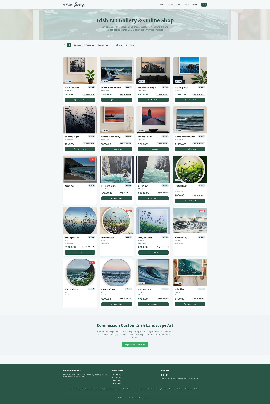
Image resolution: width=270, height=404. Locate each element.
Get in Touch (116, 383)
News (187, 5)
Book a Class (116, 377)
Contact (194, 5)
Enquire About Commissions (135, 345)
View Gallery (116, 375)
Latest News (116, 380)
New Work (130, 45)
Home (162, 5)
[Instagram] (162, 375)
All (69, 45)
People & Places (103, 45)
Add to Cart (82, 100)
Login (204, 5)
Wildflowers (118, 45)
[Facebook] (166, 375)
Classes (178, 5)
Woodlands (90, 45)
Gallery (170, 5)
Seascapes (77, 45)
